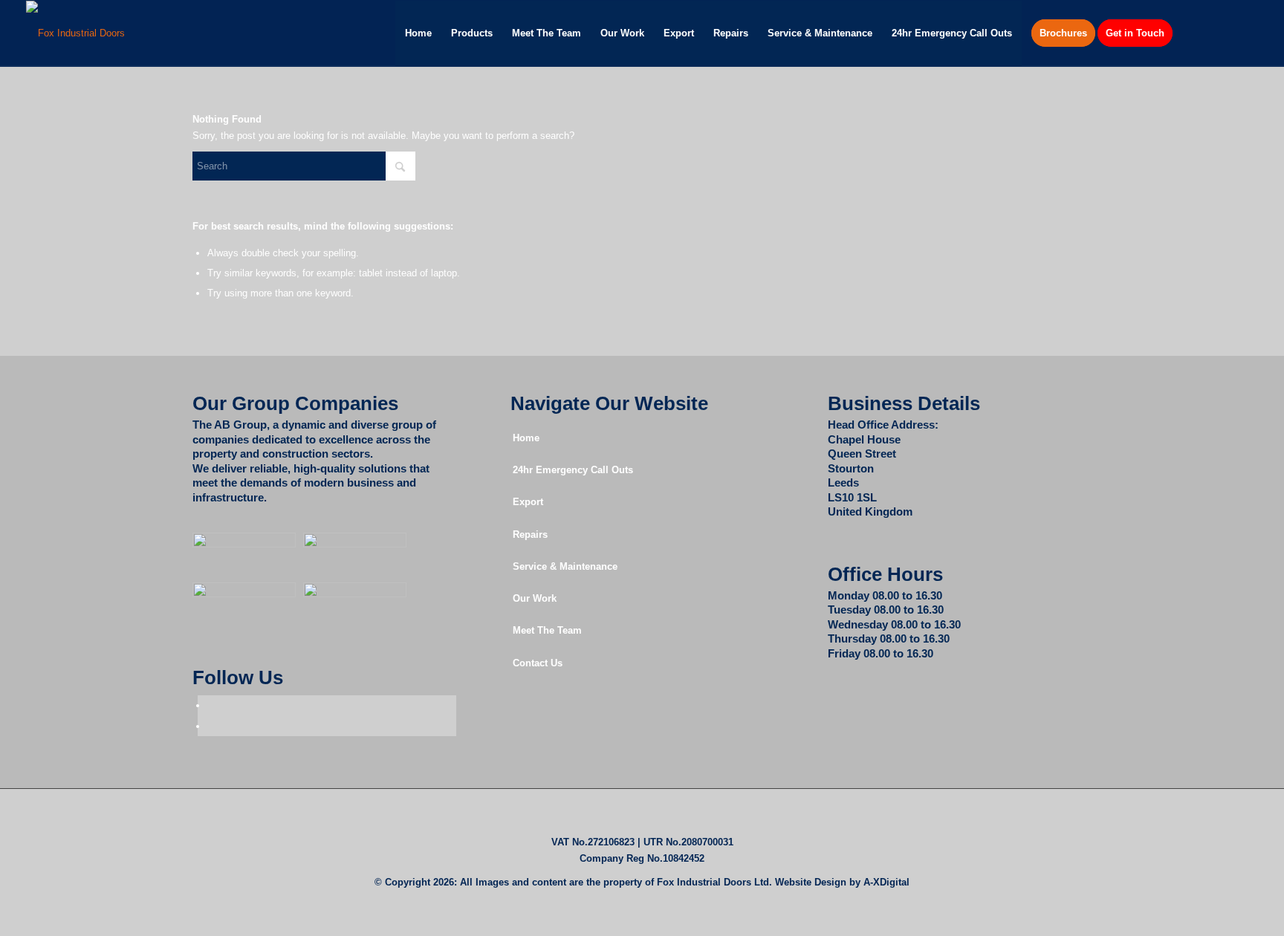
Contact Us (537, 663)
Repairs (530, 534)
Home (526, 437)
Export (528, 501)
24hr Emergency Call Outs (573, 469)
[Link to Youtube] (1247, 33)
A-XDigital (886, 882)
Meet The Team (547, 630)
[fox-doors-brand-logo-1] (75, 33)
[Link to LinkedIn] (1224, 33)
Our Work (535, 598)
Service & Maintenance (565, 566)
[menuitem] (418, 33)
